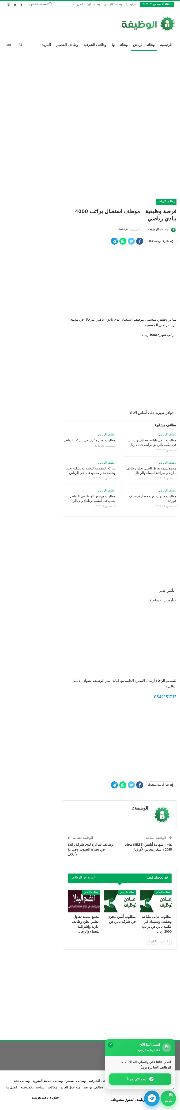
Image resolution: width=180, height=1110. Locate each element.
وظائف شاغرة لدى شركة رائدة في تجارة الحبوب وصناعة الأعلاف (90, 850)
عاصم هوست (40, 1098)
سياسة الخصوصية (32, 1088)
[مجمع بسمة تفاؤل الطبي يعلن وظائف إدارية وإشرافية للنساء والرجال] (84, 901)
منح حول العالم (70, 1088)
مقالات (52, 1088)
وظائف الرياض (113, 4)
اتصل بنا (11, 1088)
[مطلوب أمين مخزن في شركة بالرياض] (120, 901)
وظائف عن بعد (93, 1088)
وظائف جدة (22, 1081)
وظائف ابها (93, 4)
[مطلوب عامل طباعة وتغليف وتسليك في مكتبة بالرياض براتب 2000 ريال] (156, 901)
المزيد (79, 4)
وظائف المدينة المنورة (48, 1081)
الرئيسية (131, 4)
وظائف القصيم (67, 45)
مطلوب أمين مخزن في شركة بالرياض (90, 440)
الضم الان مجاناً (137, 1079)
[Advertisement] (90, 88)
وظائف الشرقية (94, 45)
